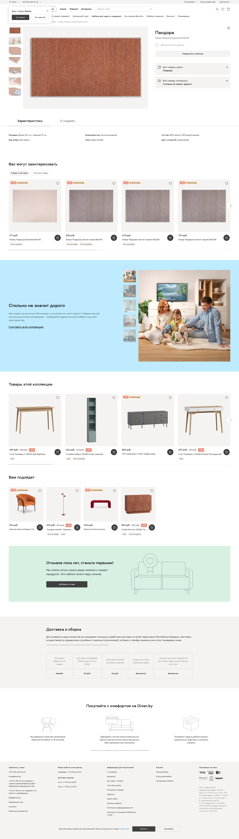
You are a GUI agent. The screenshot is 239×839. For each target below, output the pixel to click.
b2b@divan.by (15, 798)
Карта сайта (112, 799)
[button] (217, 9)
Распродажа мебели (164, 781)
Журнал (73, 9)
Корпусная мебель (164, 776)
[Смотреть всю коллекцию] (184, 316)
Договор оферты (114, 803)
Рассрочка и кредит (115, 790)
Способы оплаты (114, 785)
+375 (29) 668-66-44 (17, 772)
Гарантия (111, 794)
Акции (63, 9)
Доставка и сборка (115, 781)
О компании (112, 772)
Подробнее (124, 829)
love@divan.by (15, 776)
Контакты (12, 807)
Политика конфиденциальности (120, 808)
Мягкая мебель (162, 772)
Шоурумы (86, 9)
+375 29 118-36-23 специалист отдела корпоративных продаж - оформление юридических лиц (22, 783)
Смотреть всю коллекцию (26, 327)
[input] (124, 9)
